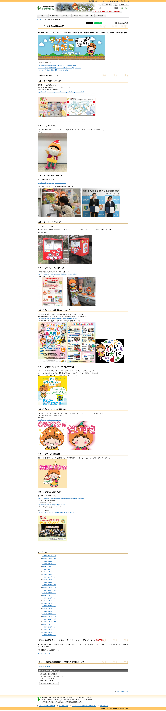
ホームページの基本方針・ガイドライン (84, 706)
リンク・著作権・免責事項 (47, 706)
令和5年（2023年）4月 (49, 606)
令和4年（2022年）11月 (49, 619)
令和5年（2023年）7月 (49, 598)
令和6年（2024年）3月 (49, 577)
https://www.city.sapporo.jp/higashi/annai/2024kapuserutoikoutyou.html (57, 274)
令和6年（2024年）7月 (49, 566)
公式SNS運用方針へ (44, 666)
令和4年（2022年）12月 (49, 616)
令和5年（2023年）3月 (49, 608)
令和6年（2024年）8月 (49, 564)
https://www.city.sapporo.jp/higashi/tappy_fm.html (51, 504)
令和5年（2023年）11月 (49, 587)
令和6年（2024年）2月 (49, 579)
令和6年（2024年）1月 (49, 582)
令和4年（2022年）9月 (49, 624)
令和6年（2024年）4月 (49, 574)
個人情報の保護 (63, 706)
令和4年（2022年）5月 (49, 635)
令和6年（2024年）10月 (49, 558)
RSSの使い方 (104, 706)
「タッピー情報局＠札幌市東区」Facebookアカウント (54, 70)
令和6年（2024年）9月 (49, 561)
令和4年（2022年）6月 (49, 632)
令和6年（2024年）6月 (49, 569)
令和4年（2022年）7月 (49, 629)
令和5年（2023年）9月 (49, 593)
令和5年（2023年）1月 (49, 614)
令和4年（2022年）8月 (49, 627)
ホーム (39, 19)
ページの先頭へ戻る (122, 691)
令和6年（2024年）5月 (49, 571)
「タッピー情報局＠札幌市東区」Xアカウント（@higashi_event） (57, 65)
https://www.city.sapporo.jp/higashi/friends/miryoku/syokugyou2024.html (58, 318)
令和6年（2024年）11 (48, 556)
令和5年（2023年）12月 (49, 585)
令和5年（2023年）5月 (49, 603)
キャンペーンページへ (44, 653)
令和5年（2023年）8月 (49, 595)
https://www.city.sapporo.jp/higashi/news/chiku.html (52, 183)
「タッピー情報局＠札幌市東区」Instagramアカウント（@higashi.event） (59, 68)
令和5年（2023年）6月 (49, 600)
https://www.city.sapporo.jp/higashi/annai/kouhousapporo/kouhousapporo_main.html (61, 498)
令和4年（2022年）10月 (49, 621)
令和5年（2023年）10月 (49, 590)
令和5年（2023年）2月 (49, 611)
